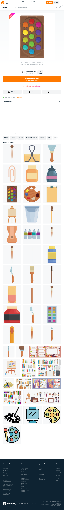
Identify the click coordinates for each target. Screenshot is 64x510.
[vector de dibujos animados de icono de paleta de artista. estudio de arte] (12, 194)
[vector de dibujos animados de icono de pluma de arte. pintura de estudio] (52, 214)
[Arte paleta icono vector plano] (12, 434)
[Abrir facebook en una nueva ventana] (19, 504)
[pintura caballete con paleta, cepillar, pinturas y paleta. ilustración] (11, 368)
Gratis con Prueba (32, 79)
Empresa (5, 475)
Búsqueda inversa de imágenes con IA (8, 485)
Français (56, 478)
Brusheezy (5, 468)
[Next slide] (57, 138)
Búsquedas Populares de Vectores (24, 479)
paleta (13, 138)
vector (42, 138)
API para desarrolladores (7, 480)
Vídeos (24, 2)
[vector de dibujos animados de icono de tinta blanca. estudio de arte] (32, 173)
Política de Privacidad (55, 505)
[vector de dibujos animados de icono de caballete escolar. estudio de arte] (52, 314)
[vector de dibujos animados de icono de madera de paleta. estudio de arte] (32, 194)
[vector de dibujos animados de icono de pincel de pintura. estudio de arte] (32, 274)
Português (57, 473)
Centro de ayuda (40, 468)
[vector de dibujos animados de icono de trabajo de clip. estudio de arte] (32, 153)
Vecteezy (5, 470)
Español (56, 470)
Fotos (16, 2)
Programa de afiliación (24, 475)
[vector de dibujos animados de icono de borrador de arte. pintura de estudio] (12, 294)
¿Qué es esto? (19, 97)
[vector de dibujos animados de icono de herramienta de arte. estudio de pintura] (12, 334)
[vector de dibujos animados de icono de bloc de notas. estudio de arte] (52, 194)
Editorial (32, 2)
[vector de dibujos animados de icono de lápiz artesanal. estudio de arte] (12, 153)
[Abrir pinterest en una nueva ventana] (27, 504)
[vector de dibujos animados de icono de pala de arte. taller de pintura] (32, 314)
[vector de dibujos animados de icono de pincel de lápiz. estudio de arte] (12, 254)
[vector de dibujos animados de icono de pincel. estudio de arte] (32, 254)
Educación (5, 478)
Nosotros (40, 474)
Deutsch (56, 475)
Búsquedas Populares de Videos (24, 490)
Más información (8, 101)
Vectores (8, 2)
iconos (21, 138)
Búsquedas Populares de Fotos (24, 485)
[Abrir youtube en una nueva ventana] (35, 504)
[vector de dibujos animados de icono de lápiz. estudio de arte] (52, 234)
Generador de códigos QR (6, 493)
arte (49, 138)
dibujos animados (31, 138)
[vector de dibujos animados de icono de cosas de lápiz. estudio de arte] (52, 294)
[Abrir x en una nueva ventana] (33, 504)
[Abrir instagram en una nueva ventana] (22, 504)
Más (7, 3)
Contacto (40, 472)
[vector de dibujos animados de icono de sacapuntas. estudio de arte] (12, 234)
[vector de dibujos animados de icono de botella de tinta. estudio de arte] (52, 173)
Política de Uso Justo (53, 506)
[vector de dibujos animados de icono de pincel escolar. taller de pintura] (32, 334)
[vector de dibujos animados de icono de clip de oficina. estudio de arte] (12, 173)
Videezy (5, 473)
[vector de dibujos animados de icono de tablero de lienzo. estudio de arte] (12, 214)
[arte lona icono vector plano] (32, 415)
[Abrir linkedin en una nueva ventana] (25, 504)
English (56, 468)
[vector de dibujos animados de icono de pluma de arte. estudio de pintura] (52, 274)
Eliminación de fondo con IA (7, 490)
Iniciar (56, 2)
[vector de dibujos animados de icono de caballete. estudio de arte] (12, 274)
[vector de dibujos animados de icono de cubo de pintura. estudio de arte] (32, 214)
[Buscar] (56, 7)
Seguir (40, 73)
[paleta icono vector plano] (52, 415)
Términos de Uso (56, 504)
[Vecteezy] (2, 2)
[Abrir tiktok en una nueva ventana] (30, 504)
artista (6, 138)
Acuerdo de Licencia (24, 468)
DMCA (22, 472)
